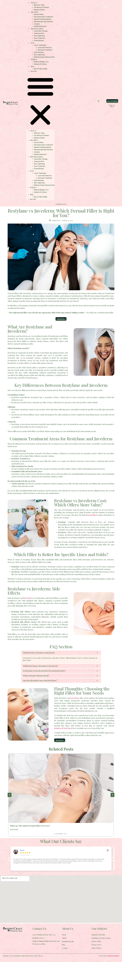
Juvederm (28, 598)
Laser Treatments (40, 45)
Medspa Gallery (39, 10)
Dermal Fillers (39, 14)
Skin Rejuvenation (37, 29)
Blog (63, 945)
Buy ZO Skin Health (40, 69)
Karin (22, 850)
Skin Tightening (39, 36)
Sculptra (37, 24)
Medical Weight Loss (41, 62)
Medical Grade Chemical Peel (44, 57)
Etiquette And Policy (98, 935)
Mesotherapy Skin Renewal (43, 21)
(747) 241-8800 (112, 106)
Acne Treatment (39, 38)
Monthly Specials (68, 941)
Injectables (35, 12)
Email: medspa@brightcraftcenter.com (45, 941)
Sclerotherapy (39, 40)
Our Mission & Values (41, 7)
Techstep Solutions (113, 956)
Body (33, 43)
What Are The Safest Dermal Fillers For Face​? (30, 825)
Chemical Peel (39, 33)
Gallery (64, 938)
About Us (34, 3)
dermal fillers (92, 515)
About (64, 935)
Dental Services (61, 204)
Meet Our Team (39, 5)
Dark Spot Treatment (45, 50)
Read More (14, 830)
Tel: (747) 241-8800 (38, 944)
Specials (34, 71)
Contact (64, 948)
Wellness (34, 59)
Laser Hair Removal (44, 47)
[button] (40, 101)
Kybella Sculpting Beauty (42, 19)
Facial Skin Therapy (41, 31)
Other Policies (97, 948)
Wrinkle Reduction (40, 26)
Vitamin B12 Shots (40, 64)
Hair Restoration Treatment (43, 17)
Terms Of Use (96, 945)
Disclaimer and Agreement (101, 938)
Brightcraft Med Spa (62, 728)
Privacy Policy (96, 941)
